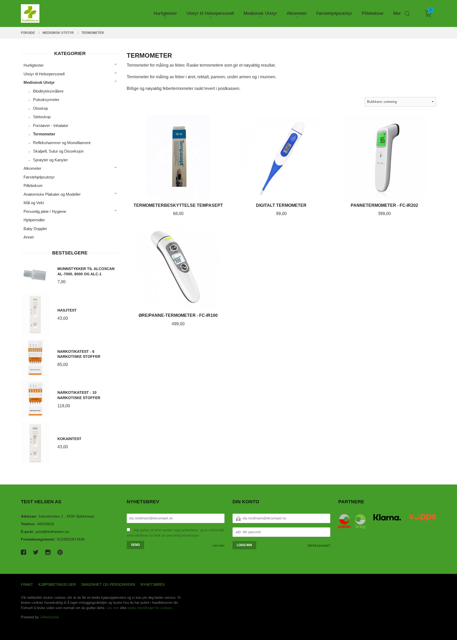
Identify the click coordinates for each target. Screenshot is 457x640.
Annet (29, 237)
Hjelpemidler (34, 220)
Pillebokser (33, 185)
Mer (397, 13)
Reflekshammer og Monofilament (61, 142)
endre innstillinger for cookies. (150, 608)
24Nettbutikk (49, 617)
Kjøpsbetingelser (57, 584)
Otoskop (40, 108)
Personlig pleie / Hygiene (45, 211)
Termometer (44, 134)
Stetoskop (42, 117)
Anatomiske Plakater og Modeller (52, 194)
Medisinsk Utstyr (39, 82)
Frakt (27, 584)
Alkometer (32, 168)
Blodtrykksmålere (48, 91)
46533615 (45, 524)
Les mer (219, 545)
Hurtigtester (34, 65)
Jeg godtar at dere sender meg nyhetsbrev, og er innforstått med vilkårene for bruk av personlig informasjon (175, 533)
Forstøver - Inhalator (50, 125)
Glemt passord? (319, 545)
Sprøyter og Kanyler (50, 160)
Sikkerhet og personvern (108, 584)
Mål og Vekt (34, 202)
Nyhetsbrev (152, 584)
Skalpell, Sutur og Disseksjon (58, 151)
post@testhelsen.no (52, 531)
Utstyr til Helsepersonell (44, 74)
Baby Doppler (35, 228)
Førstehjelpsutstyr (39, 177)
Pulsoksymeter (46, 99)
